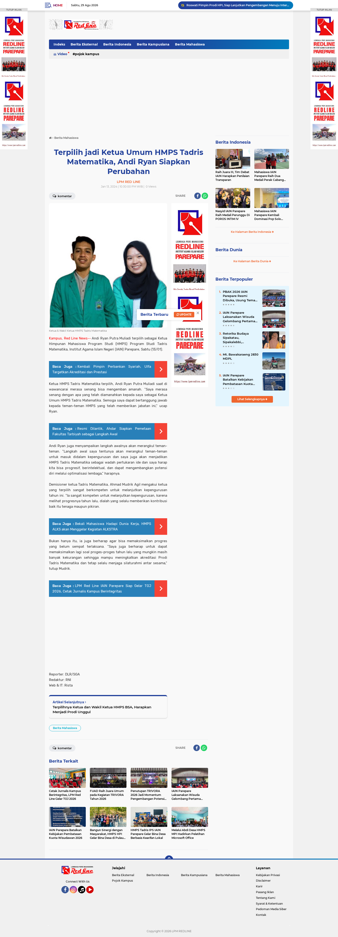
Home (58, 5)
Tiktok (83, 895)
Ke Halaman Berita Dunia (251, 261)
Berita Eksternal (84, 44)
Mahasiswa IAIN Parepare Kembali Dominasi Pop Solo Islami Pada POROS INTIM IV (268, 215)
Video (62, 54)
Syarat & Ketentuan (269, 903)
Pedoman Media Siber (271, 909)
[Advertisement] (205, 25)
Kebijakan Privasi (268, 875)
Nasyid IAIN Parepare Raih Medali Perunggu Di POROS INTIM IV (232, 215)
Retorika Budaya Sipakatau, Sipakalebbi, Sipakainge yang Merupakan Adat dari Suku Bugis (239, 338)
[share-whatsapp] (205, 196)
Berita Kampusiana (153, 44)
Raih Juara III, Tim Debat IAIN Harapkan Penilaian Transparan (232, 176)
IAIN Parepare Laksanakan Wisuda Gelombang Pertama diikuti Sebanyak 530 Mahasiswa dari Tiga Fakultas (239, 317)
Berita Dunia (228, 249)
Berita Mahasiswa (190, 44)
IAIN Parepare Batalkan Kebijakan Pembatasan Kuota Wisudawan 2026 (238, 379)
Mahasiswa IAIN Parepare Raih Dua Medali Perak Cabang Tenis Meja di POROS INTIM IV (269, 176)
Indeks (59, 44)
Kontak (261, 915)
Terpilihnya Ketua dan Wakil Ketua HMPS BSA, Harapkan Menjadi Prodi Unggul (102, 709)
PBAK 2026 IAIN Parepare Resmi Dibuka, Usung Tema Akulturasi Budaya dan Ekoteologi (241, 296)
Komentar (64, 196)
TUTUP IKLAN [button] (13, 10)
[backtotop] (169, 859)
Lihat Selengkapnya (251, 399)
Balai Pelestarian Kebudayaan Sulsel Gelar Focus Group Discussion (232, 5)
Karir (259, 886)
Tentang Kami (265, 898)
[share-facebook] (197, 196)
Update (185, 314)
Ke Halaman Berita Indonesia (251, 232)
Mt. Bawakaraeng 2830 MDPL (240, 356)
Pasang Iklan (265, 892)
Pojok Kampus (87, 54)
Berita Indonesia (117, 44)
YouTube (93, 895)
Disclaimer (263, 880)
